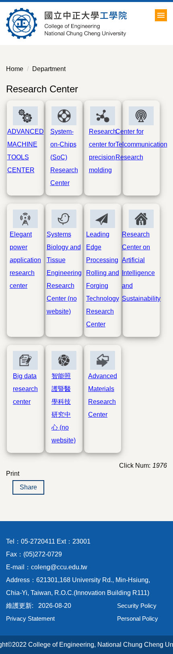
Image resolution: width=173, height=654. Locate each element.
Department (49, 68)
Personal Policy (137, 618)
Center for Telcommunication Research (141, 144)
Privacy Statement (30, 618)
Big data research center (25, 389)
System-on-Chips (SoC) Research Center (64, 157)
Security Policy (137, 605)
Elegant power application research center (25, 260)
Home (14, 68)
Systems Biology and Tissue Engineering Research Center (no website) (64, 273)
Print (12, 473)
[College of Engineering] (86, 23)
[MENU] (161, 15)
